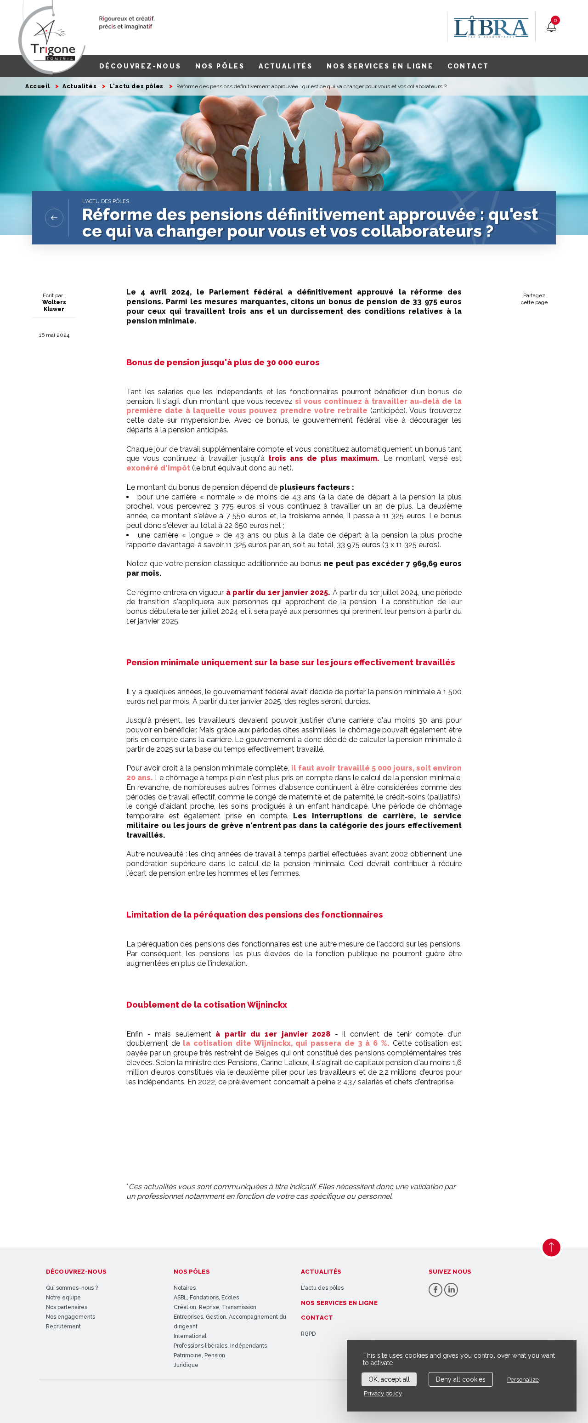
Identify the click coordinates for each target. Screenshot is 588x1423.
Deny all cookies (461, 1379)
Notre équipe (63, 1297)
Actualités (79, 86)
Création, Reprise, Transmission (215, 1307)
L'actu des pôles (136, 86)
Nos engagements (70, 1317)
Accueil (37, 86)
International (190, 1336)
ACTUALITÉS (286, 66)
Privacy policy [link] (383, 1393)
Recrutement (63, 1326)
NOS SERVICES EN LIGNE (380, 66)
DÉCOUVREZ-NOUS (140, 66)
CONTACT (468, 66)
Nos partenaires (66, 1307)
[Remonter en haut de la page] (551, 1247)
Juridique (186, 1365)
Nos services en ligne (339, 1302)
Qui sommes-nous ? (72, 1288)
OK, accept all (389, 1379)
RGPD (308, 1334)
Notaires (185, 1288)
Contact (317, 1317)
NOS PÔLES (220, 66)
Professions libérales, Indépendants (220, 1346)
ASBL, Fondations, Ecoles (206, 1297)
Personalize (523, 1379)
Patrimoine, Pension (199, 1355)
